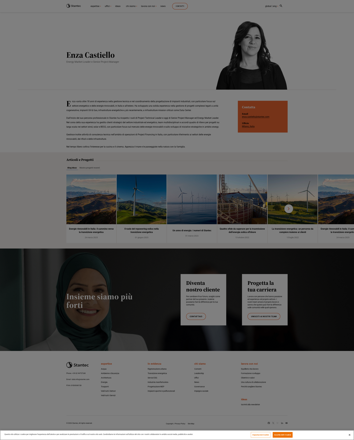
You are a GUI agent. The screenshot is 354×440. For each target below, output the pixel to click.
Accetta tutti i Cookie (282, 435)
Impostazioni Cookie (260, 435)
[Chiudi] (350, 435)
